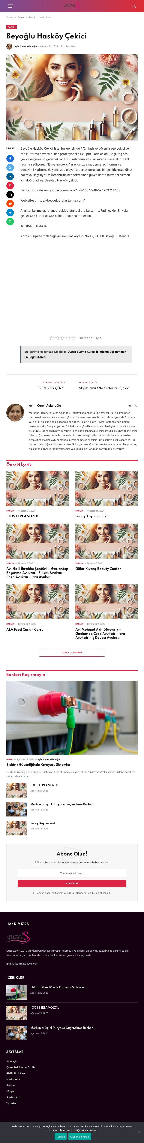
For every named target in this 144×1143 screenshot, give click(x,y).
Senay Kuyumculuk (90, 516)
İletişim (10, 1085)
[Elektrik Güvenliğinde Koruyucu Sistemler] (72, 718)
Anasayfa (12, 1061)
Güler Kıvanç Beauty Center (98, 569)
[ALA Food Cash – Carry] (37, 601)
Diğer (9, 759)
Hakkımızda (13, 1079)
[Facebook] (10, 158)
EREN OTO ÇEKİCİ (51, 388)
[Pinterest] (10, 185)
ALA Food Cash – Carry (25, 629)
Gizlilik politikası (79, 1136)
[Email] (10, 194)
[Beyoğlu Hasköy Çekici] (72, 97)
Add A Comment (72, 652)
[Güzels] (72, 6)
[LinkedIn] (10, 176)
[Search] (134, 6)
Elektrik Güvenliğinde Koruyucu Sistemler (38, 765)
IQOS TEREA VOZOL (22, 516)
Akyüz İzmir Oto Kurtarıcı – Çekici (104, 388)
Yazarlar (11, 1103)
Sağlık (11, 27)
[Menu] (10, 6)
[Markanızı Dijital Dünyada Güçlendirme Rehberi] (16, 809)
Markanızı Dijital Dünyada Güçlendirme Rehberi (61, 804)
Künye (10, 1091)
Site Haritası (13, 1097)
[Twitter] (10, 167)
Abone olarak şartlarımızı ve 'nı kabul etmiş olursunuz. (74, 893)
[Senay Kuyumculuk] (106, 488)
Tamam (60, 1136)
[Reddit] (10, 203)
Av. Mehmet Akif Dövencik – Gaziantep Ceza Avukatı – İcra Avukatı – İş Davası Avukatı (100, 634)
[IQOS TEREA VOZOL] (37, 488)
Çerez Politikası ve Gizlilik (20, 1067)
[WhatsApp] (10, 221)
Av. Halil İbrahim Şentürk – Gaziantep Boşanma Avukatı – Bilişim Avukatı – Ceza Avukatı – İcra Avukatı (37, 573)
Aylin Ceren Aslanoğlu (25, 46)
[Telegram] (10, 212)
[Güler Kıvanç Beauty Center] (106, 541)
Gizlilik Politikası (75, 893)
